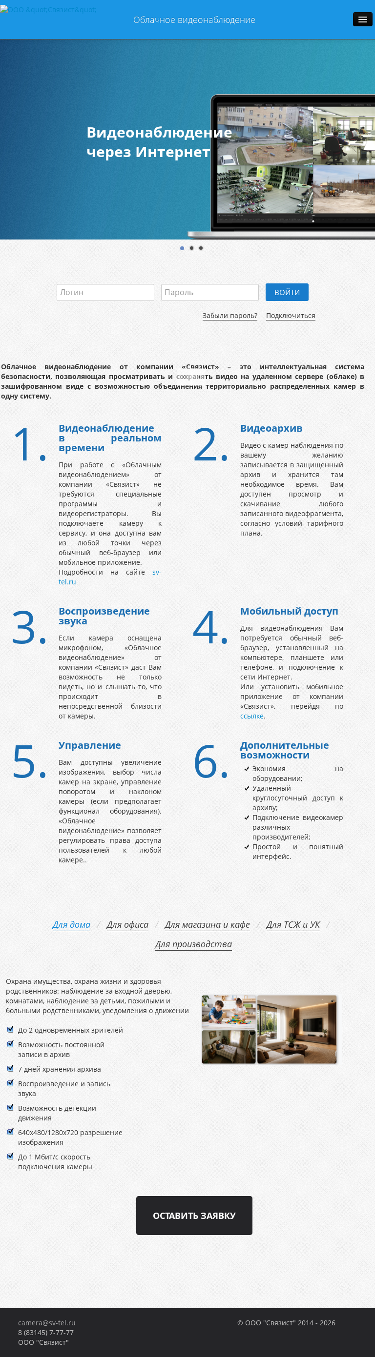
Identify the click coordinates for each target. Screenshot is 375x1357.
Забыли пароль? (230, 315)
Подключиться (290, 315)
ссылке (252, 715)
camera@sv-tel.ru (47, 1322)
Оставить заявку (194, 1215)
